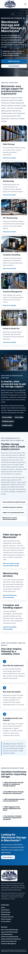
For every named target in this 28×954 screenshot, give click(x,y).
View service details (9, 158)
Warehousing (5, 914)
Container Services (7, 917)
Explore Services (14, 61)
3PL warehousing (8, 597)
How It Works (5, 910)
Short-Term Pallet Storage (9, 929)
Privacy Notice (6, 921)
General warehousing (9, 595)
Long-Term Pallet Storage (9, 932)
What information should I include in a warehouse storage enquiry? (13, 784)
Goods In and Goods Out (8, 941)
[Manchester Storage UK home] (10, 4)
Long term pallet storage (11, 565)
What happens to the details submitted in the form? (12, 808)
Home (3, 907)
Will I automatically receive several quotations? (13, 800)
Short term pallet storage (11, 563)
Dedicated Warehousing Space (11, 939)
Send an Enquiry (14, 66)
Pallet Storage (5, 912)
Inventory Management (8, 943)
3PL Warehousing (6, 934)
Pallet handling (8, 629)
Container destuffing (9, 627)
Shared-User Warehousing (9, 936)
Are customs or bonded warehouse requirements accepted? (12, 817)
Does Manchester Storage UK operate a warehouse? (13, 792)
